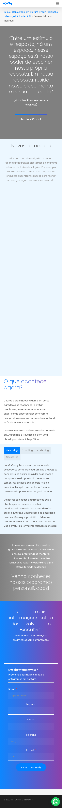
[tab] (12, 450)
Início (7, 12)
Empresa (31, 704)
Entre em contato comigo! (31, 767)
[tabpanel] (31, 495)
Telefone (31, 735)
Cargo (30, 719)
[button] (57, 3)
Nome (11, 689)
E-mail (30, 750)
